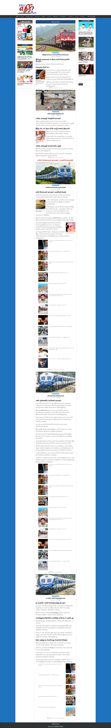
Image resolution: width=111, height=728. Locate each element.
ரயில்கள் (42, 410)
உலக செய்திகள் (63, 16)
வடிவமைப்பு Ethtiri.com (55, 726)
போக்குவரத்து (54, 612)
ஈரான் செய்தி (36, 16)
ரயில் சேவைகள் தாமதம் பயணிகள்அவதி (56, 187)
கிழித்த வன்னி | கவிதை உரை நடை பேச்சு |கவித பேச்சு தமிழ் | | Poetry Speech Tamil (86, 33)
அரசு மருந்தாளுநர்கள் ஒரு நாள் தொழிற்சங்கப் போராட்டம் (58, 272)
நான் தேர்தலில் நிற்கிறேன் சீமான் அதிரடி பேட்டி (25, 84)
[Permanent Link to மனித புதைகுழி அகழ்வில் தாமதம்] (55, 100)
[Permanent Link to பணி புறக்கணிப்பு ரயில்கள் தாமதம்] (55, 382)
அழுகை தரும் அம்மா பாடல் (70, 232)
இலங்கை (43, 16)
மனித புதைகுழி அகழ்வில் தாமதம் (55, 114)
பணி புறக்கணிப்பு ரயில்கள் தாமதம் (55, 396)
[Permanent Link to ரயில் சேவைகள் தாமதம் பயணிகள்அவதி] (55, 171)
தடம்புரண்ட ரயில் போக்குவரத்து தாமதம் (55, 598)
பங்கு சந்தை (82, 16)
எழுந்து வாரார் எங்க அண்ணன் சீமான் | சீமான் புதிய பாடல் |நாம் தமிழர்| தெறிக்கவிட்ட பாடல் (24, 58)
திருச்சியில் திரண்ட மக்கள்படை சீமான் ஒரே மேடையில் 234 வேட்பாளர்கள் (24, 71)
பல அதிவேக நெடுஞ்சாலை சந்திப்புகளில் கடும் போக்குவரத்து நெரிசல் (60, 326)
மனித (62, 157)
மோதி (52, 647)
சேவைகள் (54, 369)
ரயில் (63, 369)
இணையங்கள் (55, 16)
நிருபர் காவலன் (53, 56)
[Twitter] (88, 16)
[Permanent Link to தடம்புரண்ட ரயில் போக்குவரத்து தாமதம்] (55, 584)
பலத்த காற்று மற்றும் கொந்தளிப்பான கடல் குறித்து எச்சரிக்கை (59, 251)
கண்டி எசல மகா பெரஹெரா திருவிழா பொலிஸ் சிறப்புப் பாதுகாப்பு (60, 315)
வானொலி (22, 16)
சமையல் (76, 16)
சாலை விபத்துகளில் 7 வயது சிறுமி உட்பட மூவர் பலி (57, 528)
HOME (17, 16)
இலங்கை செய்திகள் (55, 52)
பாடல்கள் (48, 16)
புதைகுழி (59, 157)
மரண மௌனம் (82, 75)
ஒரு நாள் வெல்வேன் (83, 62)
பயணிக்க (55, 218)
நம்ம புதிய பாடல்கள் (29, 16)
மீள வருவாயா (82, 48)
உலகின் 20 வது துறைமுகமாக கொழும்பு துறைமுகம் (57, 283)
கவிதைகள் (70, 16)
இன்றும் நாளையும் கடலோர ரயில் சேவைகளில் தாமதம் (56, 55)
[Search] (94, 16)
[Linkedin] (91, 16)
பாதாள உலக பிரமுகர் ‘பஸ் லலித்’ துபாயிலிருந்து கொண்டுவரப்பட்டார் (60, 358)
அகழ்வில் (53, 157)
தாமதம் (56, 157)
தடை (64, 458)
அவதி (52, 369)
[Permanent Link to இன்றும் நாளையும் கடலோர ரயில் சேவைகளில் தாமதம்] (55, 38)
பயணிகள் (60, 369)
